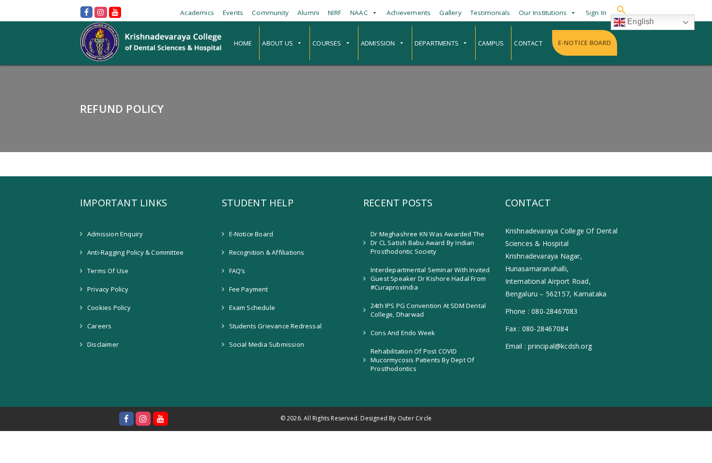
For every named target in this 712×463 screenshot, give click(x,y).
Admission (378, 43)
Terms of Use (107, 270)
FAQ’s (237, 270)
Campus (491, 43)
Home (243, 43)
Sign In (596, 12)
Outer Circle (415, 418)
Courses (326, 43)
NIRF (334, 12)
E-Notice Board (584, 42)
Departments (437, 43)
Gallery (450, 12)
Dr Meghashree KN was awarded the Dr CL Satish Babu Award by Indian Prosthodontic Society (427, 243)
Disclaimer (103, 344)
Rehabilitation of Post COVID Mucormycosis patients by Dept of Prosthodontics (422, 360)
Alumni (308, 12)
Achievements (409, 12)
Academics (197, 12)
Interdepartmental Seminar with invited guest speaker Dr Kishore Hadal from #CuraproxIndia (430, 278)
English (639, 21)
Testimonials (490, 12)
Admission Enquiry (115, 234)
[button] (621, 9)
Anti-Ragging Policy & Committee (135, 252)
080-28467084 (545, 328)
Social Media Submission (267, 344)
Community (270, 12)
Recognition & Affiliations (267, 252)
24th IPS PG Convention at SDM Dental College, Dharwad (428, 310)
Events (233, 12)
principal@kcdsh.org (560, 346)
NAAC (359, 12)
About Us (277, 43)
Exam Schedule (252, 307)
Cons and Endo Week (403, 332)
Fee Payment (248, 289)
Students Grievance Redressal (275, 326)
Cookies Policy (109, 307)
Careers (99, 326)
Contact (528, 43)
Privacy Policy (107, 289)
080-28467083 (554, 311)
